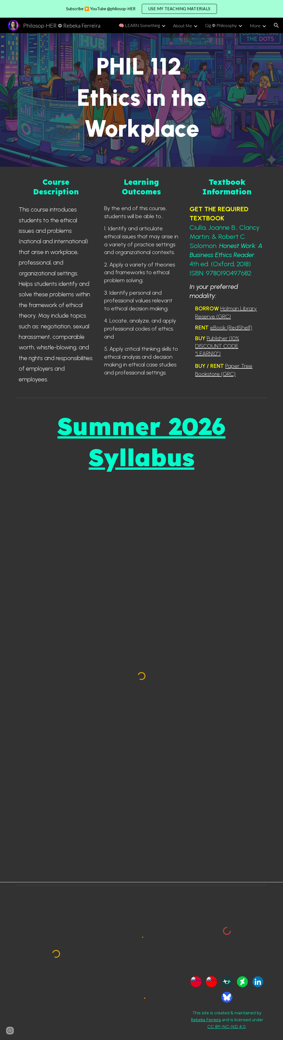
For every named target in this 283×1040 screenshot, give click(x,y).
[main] (142, 100)
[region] (141, 9)
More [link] (255, 25)
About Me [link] (182, 25)
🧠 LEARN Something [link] (139, 25)
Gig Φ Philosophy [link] (221, 25)
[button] (276, 25)
